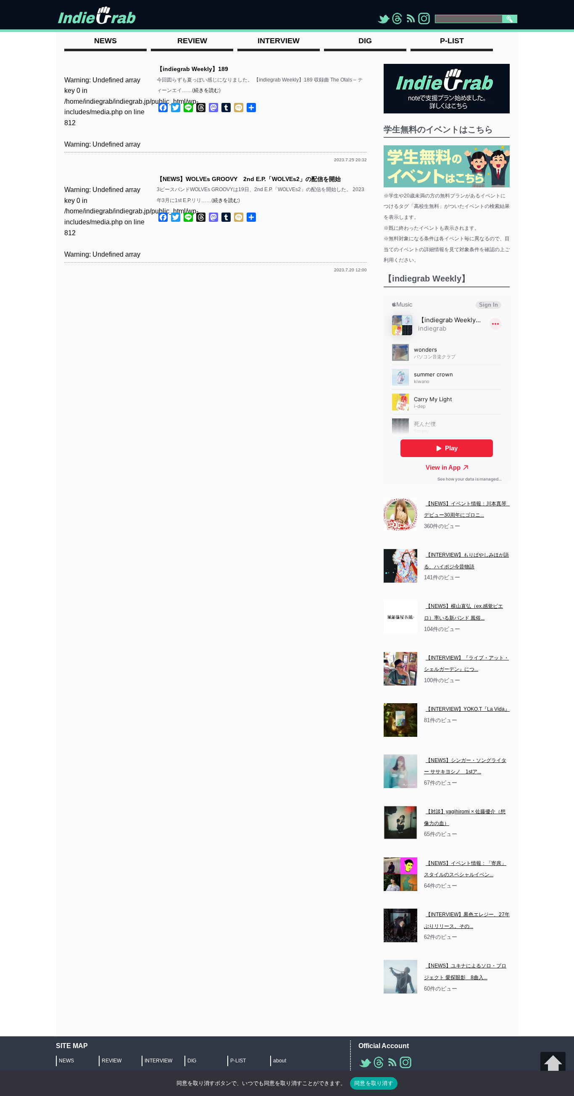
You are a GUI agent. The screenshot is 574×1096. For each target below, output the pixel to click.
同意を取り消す (373, 1083)
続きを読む (206, 90)
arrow (553, 1064)
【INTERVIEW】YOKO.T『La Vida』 (468, 709)
